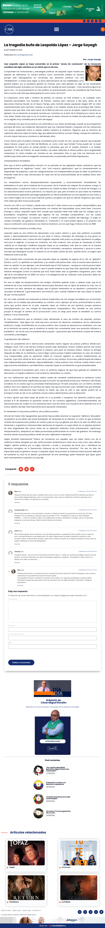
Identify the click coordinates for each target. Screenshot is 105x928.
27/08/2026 (50, 773)
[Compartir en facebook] (21, 469)
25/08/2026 (50, 801)
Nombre (12, 625)
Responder (17, 502)
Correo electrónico (16, 634)
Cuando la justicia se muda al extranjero (58, 798)
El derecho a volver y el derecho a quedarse (56, 783)
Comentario (13, 599)
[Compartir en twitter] (26, 469)
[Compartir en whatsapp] (32, 469)
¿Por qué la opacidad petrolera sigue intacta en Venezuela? (57, 769)
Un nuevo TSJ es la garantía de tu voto (58, 812)
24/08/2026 (50, 815)
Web (10, 642)
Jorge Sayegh (94, 59)
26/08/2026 (50, 787)
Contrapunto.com (24, 54)
